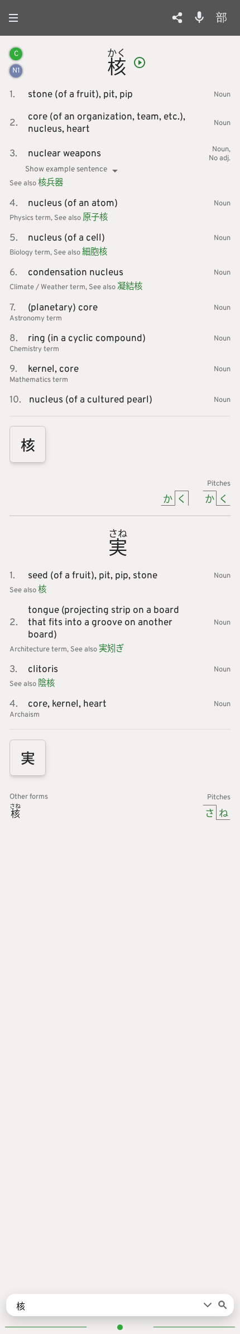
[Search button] (222, 1305)
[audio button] (139, 62)
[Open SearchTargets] (207, 1305)
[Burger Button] (17, 18)
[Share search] (177, 17)
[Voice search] (199, 17)
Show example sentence (66, 169)
